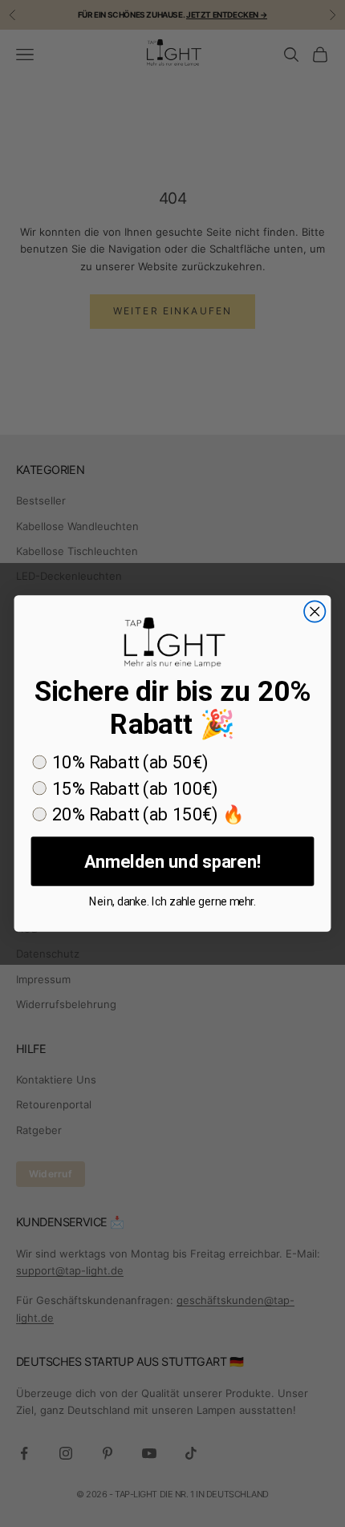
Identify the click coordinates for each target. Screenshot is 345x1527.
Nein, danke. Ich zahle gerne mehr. (172, 902)
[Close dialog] (314, 611)
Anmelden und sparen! (172, 861)
